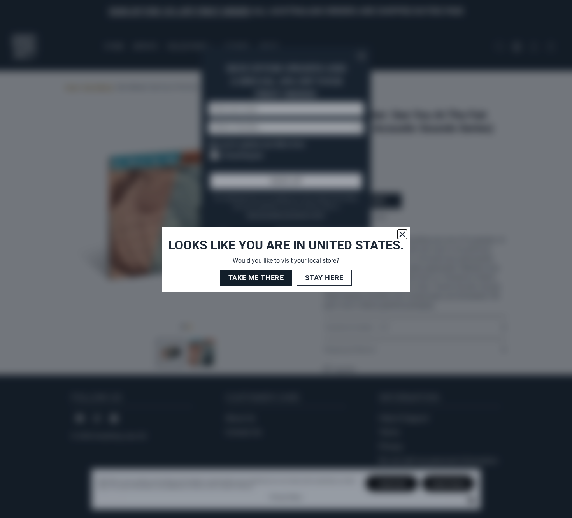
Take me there (256, 278)
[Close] (402, 234)
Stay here (324, 278)
